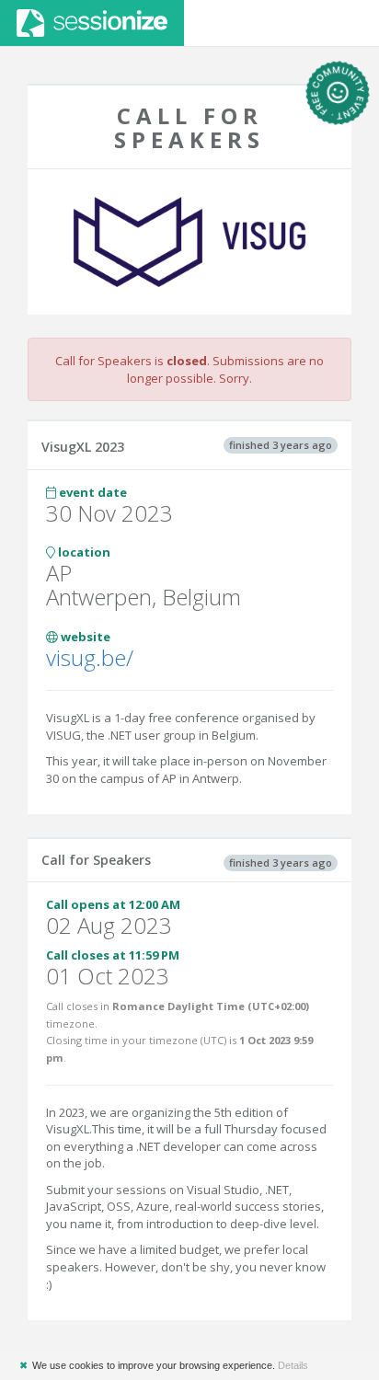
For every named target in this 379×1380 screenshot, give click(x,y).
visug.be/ (89, 657)
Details (293, 1365)
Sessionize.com (92, 23)
